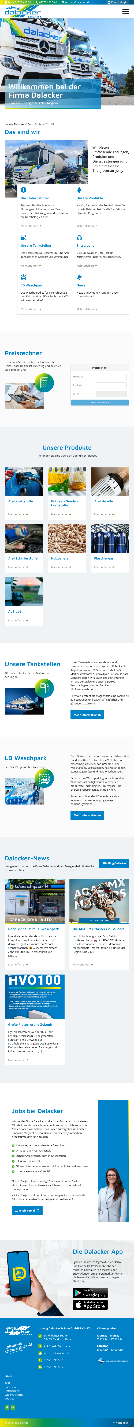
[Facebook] (7, 1407)
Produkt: (78, 376)
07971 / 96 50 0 (54, 1360)
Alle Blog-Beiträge (114, 863)
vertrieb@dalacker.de (56, 1353)
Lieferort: (78, 385)
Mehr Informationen (87, 714)
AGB (7, 1383)
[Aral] (113, 1361)
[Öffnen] (125, 11)
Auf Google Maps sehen (58, 1346)
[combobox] (111, 385)
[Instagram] (13, 1407)
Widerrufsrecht (14, 1394)
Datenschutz (12, 1391)
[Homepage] (18, 1330)
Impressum (11, 1387)
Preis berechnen (100, 402)
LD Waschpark (26, 758)
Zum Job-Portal (25, 1210)
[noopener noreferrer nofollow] (90, 1305)
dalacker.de (21, 1422)
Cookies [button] (9, 1398)
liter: (76, 393)
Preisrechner (23, 353)
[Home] (23, 11)
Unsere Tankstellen (32, 664)
